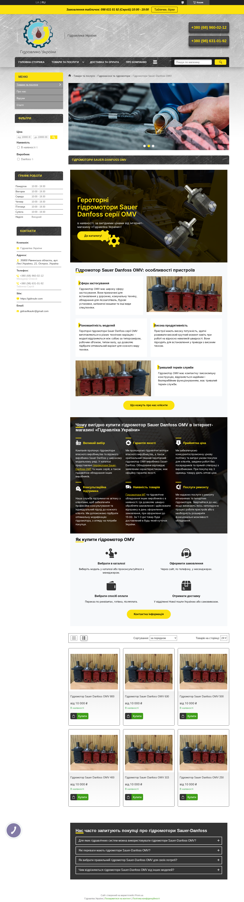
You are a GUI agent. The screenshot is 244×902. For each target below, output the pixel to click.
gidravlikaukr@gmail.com (34, 311)
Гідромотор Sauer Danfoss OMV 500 (202, 696)
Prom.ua (139, 895)
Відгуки (21, 98)
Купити (82, 716)
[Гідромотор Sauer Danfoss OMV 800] (94, 671)
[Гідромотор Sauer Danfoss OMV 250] (203, 752)
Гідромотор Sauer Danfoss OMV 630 (147, 696)
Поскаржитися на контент (118, 898)
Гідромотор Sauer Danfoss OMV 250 (202, 777)
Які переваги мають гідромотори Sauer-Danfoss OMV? (114, 850)
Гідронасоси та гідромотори (114, 75)
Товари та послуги (65, 62)
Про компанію (136, 62)
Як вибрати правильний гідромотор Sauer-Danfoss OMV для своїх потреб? (128, 860)
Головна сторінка (31, 62)
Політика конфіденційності (146, 898)
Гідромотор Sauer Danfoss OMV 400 (92, 777)
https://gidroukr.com (31, 298)
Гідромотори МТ (136, 494)
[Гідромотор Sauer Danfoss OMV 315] (149, 752)
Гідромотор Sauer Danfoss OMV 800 (92, 696)
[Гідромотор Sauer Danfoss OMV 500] (203, 671)
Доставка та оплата (104, 62)
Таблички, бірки (164, 9)
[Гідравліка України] (38, 35)
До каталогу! (93, 235)
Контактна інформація (149, 614)
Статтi (20, 105)
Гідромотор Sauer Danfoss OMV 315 (147, 777)
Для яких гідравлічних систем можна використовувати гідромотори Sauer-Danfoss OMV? (137, 840)
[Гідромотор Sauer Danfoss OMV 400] (94, 752)
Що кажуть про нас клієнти (149, 405)
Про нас (21, 91)
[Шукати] (220, 62)
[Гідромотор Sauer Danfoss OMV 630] (149, 671)
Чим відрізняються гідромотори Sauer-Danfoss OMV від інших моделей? (126, 869)
